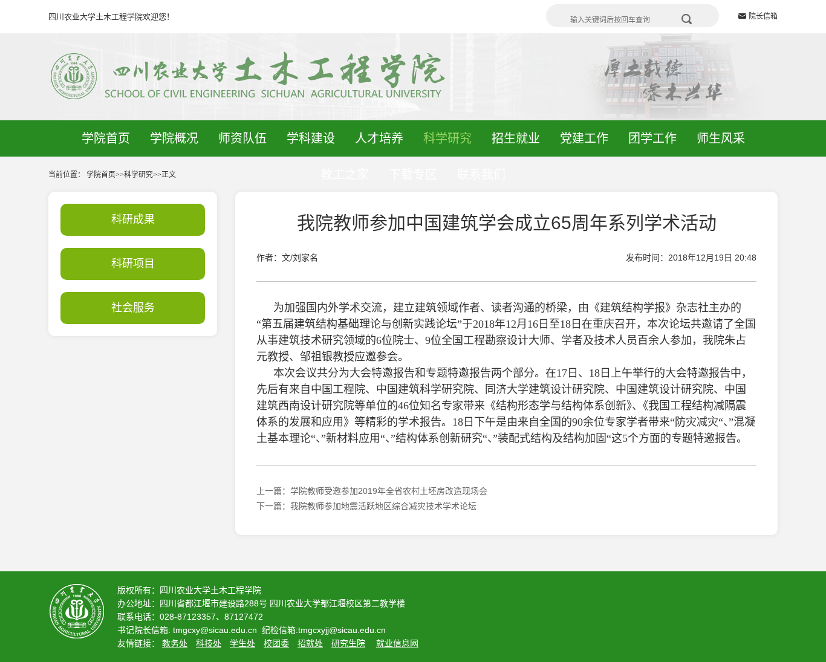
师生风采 (721, 138)
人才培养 (379, 138)
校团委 (276, 643)
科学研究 (447, 138)
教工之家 (344, 174)
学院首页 (106, 138)
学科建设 (311, 138)
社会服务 (133, 308)
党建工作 (584, 138)
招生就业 (516, 138)
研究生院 (348, 643)
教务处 (174, 643)
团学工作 (652, 138)
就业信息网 (397, 643)
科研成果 (133, 219)
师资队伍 (242, 138)
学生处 (242, 643)
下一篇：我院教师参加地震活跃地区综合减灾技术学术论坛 (366, 506)
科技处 (208, 643)
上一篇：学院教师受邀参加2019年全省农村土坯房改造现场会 (371, 491)
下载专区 (413, 174)
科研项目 (133, 264)
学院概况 (174, 138)
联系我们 (481, 174)
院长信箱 (763, 16)
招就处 (310, 643)
